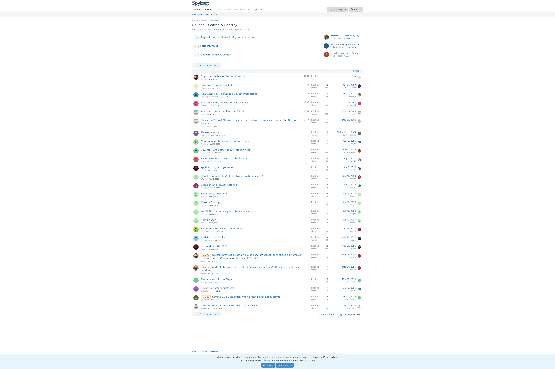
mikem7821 (205, 153)
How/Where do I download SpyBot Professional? (230, 93)
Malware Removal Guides (215, 54)
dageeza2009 (206, 232)
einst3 (203, 261)
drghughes (205, 291)
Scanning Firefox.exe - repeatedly (221, 228)
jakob (353, 240)
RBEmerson (206, 88)
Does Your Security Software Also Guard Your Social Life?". (356, 44)
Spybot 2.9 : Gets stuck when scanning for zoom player (246, 296)
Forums (209, 9)
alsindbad (351, 105)
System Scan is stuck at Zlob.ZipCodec (225, 158)
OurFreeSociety (207, 135)
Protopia (204, 144)
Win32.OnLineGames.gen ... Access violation (228, 211)
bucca (203, 170)
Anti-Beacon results (213, 237)
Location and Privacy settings (219, 184)
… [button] (204, 65)
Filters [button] (356, 71)
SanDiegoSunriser (208, 97)
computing (205, 240)
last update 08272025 (214, 246)
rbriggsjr (204, 188)
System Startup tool (213, 202)
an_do (353, 144)
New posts (197, 14)
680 (209, 65)
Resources (240, 9)
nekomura (205, 162)
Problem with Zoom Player (217, 279)
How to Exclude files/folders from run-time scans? (232, 176)
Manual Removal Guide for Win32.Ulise (348, 53)
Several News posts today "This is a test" (226, 149)
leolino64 (352, 47)
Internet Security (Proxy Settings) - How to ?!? (229, 305)
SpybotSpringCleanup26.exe (218, 288)
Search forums (211, 14)
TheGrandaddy (207, 282)
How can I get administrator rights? (222, 111)
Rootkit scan (208, 219)
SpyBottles (205, 308)
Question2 (205, 300)
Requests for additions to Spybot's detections (228, 37)
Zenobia (346, 38)
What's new (223, 9)
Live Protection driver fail (216, 85)
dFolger (204, 179)
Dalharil (204, 106)
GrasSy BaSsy (350, 152)
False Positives (209, 45)
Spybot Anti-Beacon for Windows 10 (223, 76)
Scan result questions (214, 193)
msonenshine (350, 88)
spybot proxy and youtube (217, 167)
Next (216, 65)
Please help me (210, 132)
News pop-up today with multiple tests (225, 141)
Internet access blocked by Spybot (346, 36)
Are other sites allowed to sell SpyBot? (224, 102)
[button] (231, 9)
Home (197, 9)
